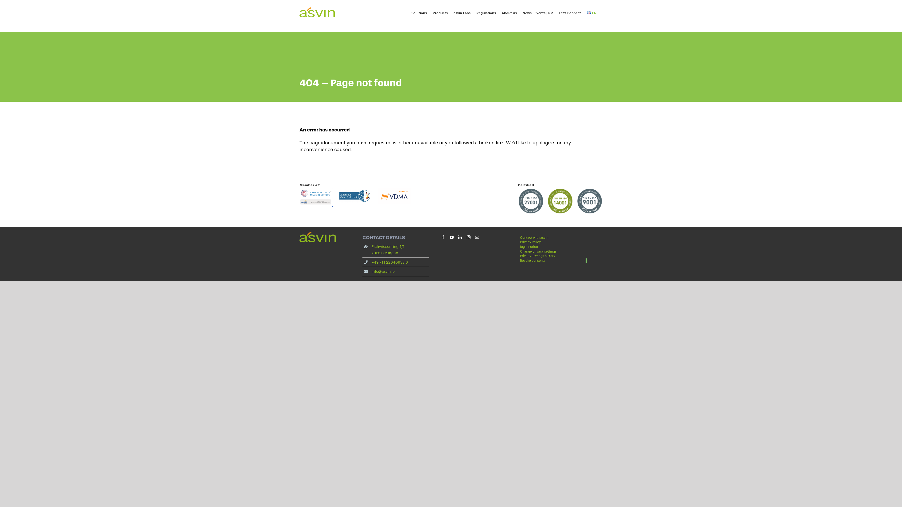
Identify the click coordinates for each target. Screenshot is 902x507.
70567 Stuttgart (385, 253)
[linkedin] (460, 237)
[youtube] (452, 237)
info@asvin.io (383, 271)
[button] (553, 251)
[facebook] (443, 237)
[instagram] (468, 237)
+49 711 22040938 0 (390, 262)
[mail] (477, 237)
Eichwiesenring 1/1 (388, 246)
